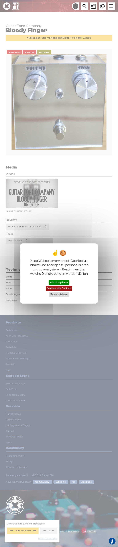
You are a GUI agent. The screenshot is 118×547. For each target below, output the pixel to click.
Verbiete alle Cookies (59, 288)
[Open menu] (111, 6)
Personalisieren (59, 294)
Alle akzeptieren (59, 282)
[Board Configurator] (93, 6)
